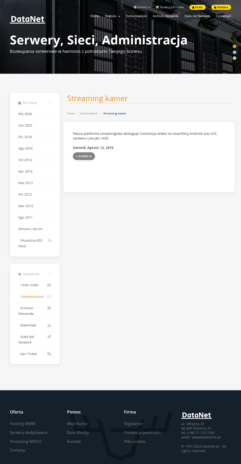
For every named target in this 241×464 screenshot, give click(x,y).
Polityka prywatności (142, 432)
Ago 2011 (25, 217)
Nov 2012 (25, 183)
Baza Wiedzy (78, 432)
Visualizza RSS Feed (30, 243)
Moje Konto (77, 423)
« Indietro (84, 156)
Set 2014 (25, 160)
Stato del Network (197, 16)
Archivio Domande (166, 16)
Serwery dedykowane (29, 432)
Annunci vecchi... (31, 229)
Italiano (142, 7)
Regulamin (133, 423)
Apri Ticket (27, 354)
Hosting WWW (22, 423)
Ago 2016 (25, 148)
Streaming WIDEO (25, 441)
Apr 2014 (25, 171)
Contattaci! (223, 16)
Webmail (222, 7)
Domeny (17, 450)
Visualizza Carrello (171, 7)
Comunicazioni (136, 16)
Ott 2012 (25, 194)
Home (94, 16)
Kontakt (74, 441)
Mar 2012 (25, 206)
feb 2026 (25, 114)
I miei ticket (28, 285)
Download (27, 325)
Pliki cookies (134, 441)
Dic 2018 (25, 137)
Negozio (111, 16)
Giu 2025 (25, 125)
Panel (198, 7)
